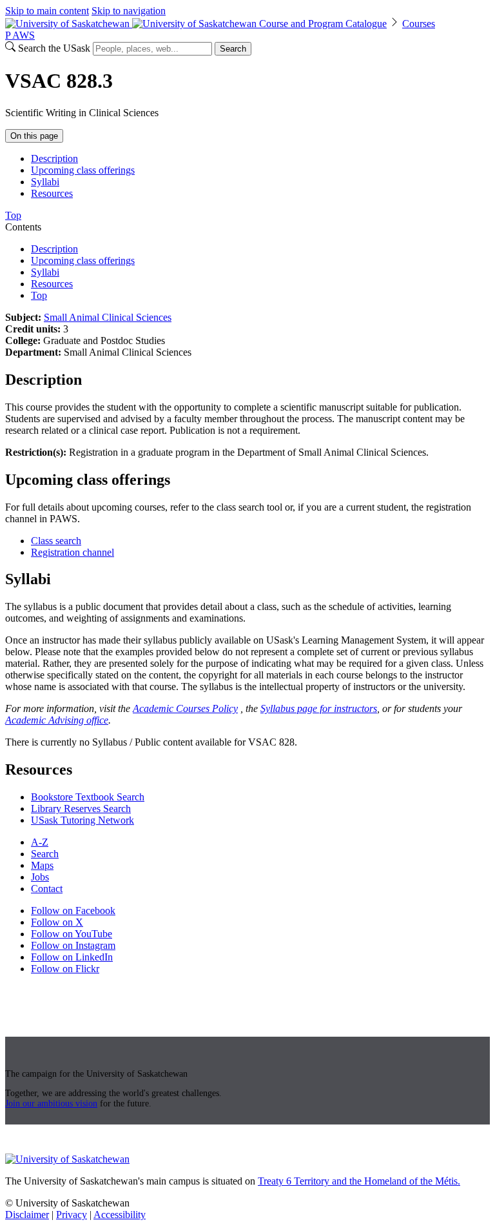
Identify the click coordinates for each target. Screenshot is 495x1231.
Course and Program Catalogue (323, 23)
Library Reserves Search (81, 808)
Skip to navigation (129, 10)
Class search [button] (56, 540)
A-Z (39, 842)
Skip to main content (47, 10)
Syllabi (45, 181)
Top (39, 295)
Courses (418, 23)
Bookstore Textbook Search (87, 796)
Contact (47, 888)
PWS (20, 35)
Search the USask (54, 48)
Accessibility (119, 1214)
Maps (42, 865)
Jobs (40, 876)
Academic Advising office (56, 720)
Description (54, 158)
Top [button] (13, 215)
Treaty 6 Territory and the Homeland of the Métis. (359, 1180)
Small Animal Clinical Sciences (107, 317)
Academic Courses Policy (185, 708)
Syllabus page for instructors (318, 708)
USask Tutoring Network (82, 820)
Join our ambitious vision (51, 1103)
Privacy (71, 1214)
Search (233, 49)
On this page (34, 136)
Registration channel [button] (72, 552)
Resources (52, 193)
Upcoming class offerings (83, 170)
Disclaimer (27, 1214)
